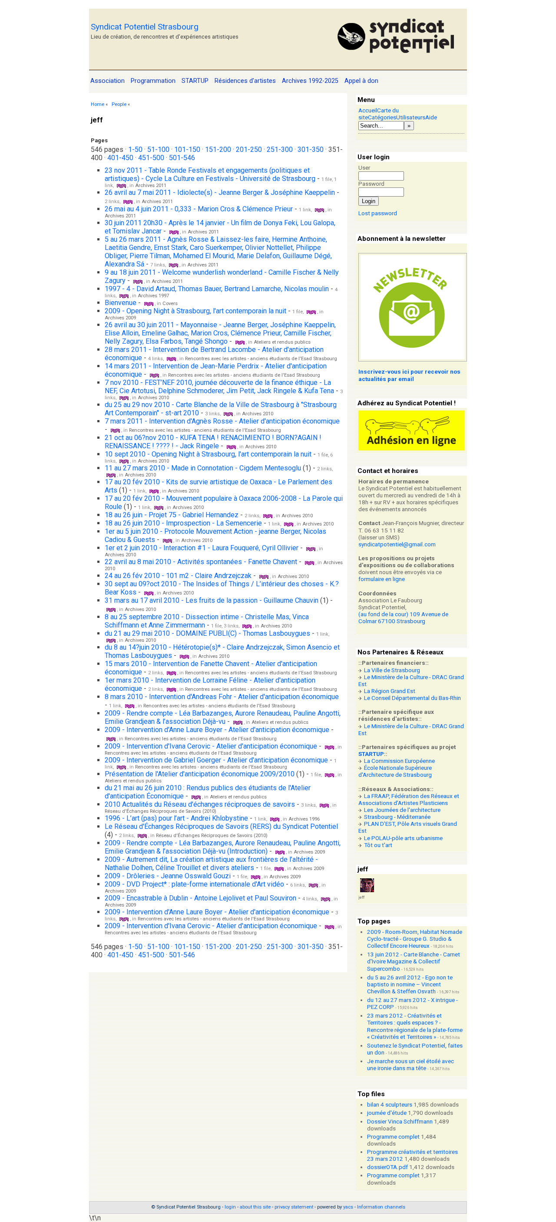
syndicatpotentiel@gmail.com (397, 544)
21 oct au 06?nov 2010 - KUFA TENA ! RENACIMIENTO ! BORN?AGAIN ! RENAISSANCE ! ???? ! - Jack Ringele (213, 442)
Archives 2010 (153, 398)
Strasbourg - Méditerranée (397, 817)
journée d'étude (387, 1113)
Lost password (377, 213)
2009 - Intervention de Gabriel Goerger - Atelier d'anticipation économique (216, 760)
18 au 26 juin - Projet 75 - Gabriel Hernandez (172, 515)
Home (97, 104)
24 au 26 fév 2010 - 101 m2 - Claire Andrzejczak (179, 576)
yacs (348, 1207)
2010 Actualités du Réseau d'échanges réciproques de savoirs (200, 804)
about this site (255, 1207)
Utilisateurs (410, 117)
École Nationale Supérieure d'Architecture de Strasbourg (395, 771)
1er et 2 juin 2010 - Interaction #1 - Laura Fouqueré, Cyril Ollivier (201, 548)
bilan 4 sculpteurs (389, 1104)
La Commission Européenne (399, 761)
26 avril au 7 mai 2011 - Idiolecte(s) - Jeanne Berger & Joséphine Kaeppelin (220, 192)
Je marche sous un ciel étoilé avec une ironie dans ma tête (410, 1064)
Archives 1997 (153, 296)
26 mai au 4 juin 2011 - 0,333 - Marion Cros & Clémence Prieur (199, 209)
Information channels (381, 1207)
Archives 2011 (150, 185)
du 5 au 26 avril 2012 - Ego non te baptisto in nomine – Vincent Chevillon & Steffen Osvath (410, 984)
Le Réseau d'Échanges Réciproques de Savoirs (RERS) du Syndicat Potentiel (221, 826)
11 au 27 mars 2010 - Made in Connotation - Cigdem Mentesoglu (203, 468)
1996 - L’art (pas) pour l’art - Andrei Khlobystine (176, 818)
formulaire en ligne (381, 579)
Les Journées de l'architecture (402, 810)
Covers (170, 303)
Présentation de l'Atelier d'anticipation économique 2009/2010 (200, 774)
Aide (431, 117)
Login (368, 201)
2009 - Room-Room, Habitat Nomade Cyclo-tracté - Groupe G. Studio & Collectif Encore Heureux (414, 939)
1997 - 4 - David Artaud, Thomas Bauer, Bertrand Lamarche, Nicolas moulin (217, 289)
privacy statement (294, 1207)
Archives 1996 (304, 819)
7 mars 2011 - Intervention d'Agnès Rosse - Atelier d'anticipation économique (222, 421)
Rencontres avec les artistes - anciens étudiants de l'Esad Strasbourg (261, 358)
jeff (361, 897)
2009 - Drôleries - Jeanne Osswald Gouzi (168, 876)
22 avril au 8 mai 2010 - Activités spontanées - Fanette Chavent (201, 562)
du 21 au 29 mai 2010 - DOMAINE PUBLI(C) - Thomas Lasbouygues (207, 633)
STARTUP (371, 754)
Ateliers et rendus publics (282, 342)
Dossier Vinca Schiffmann (400, 1121)
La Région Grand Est (389, 691)
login (230, 1207)
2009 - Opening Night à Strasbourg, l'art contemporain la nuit (195, 311)
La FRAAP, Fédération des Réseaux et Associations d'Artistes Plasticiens (408, 799)
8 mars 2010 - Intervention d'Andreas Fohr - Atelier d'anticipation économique (222, 697)
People (119, 104)
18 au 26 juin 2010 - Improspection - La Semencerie (183, 523)
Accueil (367, 110)
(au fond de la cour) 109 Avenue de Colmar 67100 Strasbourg (403, 617)
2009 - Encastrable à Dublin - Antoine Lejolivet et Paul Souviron (200, 898)
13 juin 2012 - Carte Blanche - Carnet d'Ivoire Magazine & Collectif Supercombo (413, 961)
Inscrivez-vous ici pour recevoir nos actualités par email (409, 375)
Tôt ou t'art (378, 845)
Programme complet (393, 1136)
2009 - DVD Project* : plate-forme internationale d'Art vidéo (194, 884)
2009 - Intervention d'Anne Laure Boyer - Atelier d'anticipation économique (217, 730)
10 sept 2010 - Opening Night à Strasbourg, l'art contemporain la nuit (208, 454)
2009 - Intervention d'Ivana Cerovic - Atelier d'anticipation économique (211, 746)
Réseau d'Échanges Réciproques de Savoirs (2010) (160, 811)
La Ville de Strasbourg (392, 670)
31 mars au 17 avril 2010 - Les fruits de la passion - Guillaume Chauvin (211, 600)
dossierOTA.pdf (387, 1167)
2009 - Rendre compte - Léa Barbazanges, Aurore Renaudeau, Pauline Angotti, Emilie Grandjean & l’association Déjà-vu (223, 717)
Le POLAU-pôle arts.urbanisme (403, 838)
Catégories (382, 117)
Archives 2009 (120, 318)
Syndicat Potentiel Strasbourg (145, 27)
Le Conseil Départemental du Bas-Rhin (412, 698)
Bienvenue (120, 303)
